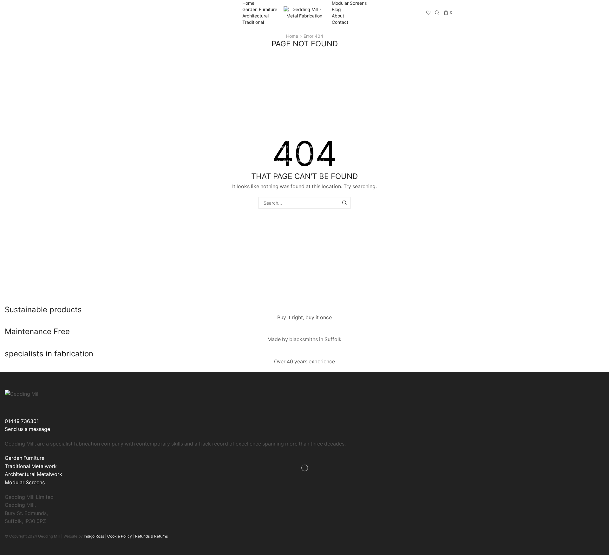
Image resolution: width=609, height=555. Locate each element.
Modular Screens (349, 3)
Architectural (255, 15)
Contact (340, 22)
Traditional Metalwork (31, 466)
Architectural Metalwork (33, 474)
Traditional (253, 22)
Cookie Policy (119, 536)
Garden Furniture (259, 9)
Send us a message (27, 429)
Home (248, 3)
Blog (336, 9)
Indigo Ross (93, 536)
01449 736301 (22, 421)
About (338, 15)
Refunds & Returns (151, 536)
